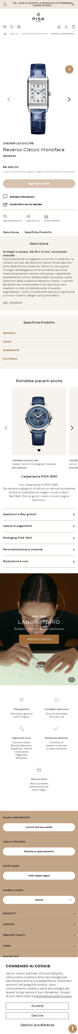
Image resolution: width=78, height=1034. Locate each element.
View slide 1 (71, 679)
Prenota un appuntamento (39, 851)
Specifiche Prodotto (38, 232)
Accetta (37, 1005)
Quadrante (11, 350)
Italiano (39, 900)
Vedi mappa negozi (39, 876)
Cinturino (10, 359)
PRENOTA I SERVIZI (39, 639)
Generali (9, 333)
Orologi (14, 34)
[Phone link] (19, 27)
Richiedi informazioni (22, 197)
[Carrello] (73, 27)
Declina (37, 1015)
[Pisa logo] (39, 17)
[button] (12, 27)
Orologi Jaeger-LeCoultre (34, 34)
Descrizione (11, 232)
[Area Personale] (65, 27)
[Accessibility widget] (72, 1028)
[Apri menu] (5, 27)
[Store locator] (58, 27)
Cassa (7, 342)
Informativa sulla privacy (53, 996)
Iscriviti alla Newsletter (39, 827)
